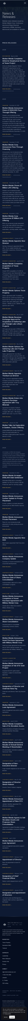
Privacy (4, 964)
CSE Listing (5, 983)
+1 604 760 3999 (6, 974)
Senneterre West (6, 945)
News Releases (6, 958)
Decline (6, 1017)
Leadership (5, 955)
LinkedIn (4, 977)
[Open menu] (25, 3)
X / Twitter (5, 980)
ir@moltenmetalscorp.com (9, 972)
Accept (12, 1017)
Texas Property (6, 942)
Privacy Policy (8, 1013)
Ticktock (4, 948)
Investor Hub (5, 961)
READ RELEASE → (7, 88)
